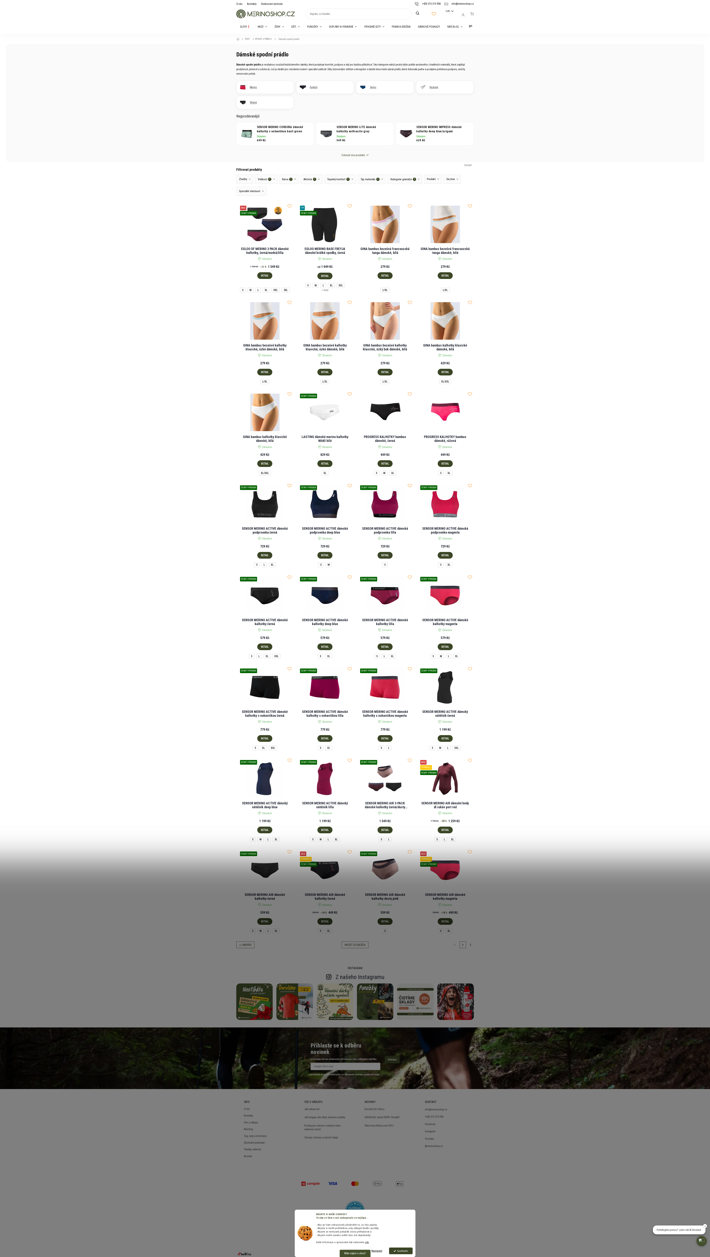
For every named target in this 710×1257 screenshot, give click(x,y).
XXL (275, 290)
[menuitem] (245, 26)
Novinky (248, 1156)
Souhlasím (402, 1250)
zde (367, 1242)
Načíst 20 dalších (355, 944)
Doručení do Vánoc (375, 1109)
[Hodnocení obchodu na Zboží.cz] (244, 1253)
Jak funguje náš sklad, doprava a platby (324, 1117)
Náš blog (248, 1129)
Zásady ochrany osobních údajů (321, 1137)
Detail (265, 275)
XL (266, 290)
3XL (286, 290)
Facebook (430, 1124)
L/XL (385, 290)
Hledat (419, 13)
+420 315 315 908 (434, 1116)
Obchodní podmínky (254, 1142)
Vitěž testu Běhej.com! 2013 (379, 1125)
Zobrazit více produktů (353, 155)
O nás (239, 3)
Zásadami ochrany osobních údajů (362, 1074)
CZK (448, 11)
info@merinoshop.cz (436, 1109)
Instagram (430, 1131)
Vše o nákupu (251, 1122)
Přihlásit (392, 1059)
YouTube (429, 1138)
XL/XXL (445, 381)
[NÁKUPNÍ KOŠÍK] (472, 14)
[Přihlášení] (463, 15)
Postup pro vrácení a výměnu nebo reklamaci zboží (322, 1127)
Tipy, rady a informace (255, 1136)
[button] (701, 1241)
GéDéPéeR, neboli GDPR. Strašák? (382, 1117)
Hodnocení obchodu (272, 3)
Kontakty (252, 3)
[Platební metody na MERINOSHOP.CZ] (310, 1183)
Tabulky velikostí (252, 1149)
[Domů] (239, 39)
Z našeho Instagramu (360, 976)
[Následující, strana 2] (462, 944)
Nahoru (247, 944)
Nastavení (376, 1251)
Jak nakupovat (311, 1109)
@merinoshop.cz (434, 1146)
